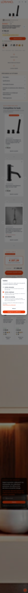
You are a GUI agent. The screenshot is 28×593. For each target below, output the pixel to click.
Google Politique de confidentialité (9, 305)
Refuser (14, 308)
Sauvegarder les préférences (14, 312)
